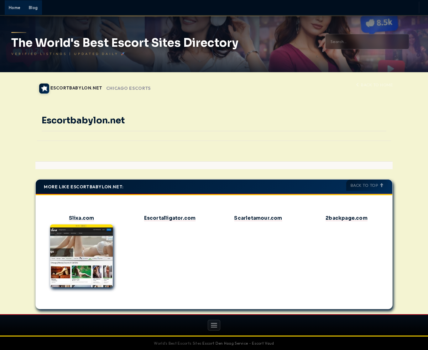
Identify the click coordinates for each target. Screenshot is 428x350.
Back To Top (365, 185)
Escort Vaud (263, 343)
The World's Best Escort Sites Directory (124, 43)
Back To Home (376, 84)
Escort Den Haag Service (225, 343)
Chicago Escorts (128, 88)
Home (15, 7)
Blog (33, 7)
